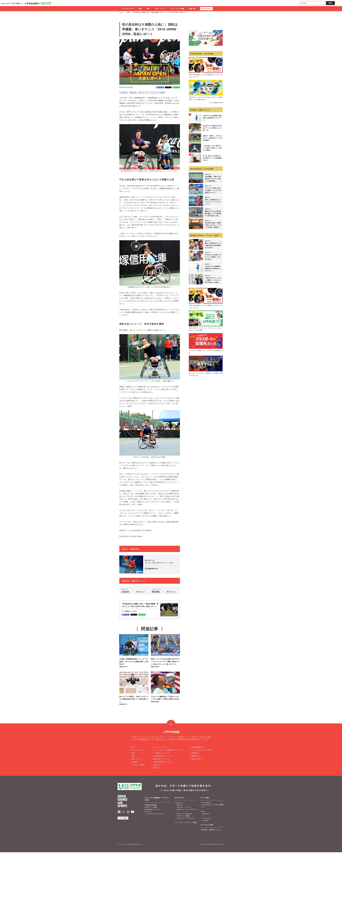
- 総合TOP (179, 805)
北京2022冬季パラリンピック (163, 756)
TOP (133, 747)
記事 (128, 12)
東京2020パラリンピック (162, 759)
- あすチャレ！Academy (184, 814)
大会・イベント (137, 759)
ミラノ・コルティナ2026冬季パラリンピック (168, 750)
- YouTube (205, 820)
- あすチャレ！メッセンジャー (185, 818)
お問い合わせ (196, 759)
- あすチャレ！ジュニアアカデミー (186, 810)
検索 (330, 3)
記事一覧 (156, 765)
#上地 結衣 (123, 92)
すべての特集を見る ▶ (216, 102)
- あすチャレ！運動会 (183, 816)
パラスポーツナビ (137, 750)
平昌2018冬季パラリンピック (163, 762)
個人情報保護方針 (197, 747)
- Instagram (206, 818)
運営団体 (194, 756)
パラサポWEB (206, 803)
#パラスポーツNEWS (158, 92)
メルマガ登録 (123, 818)
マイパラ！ (149, 812)
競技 (133, 753)
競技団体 (135, 762)
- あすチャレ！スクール (183, 807)
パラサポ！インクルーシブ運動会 (186, 822)
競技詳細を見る (153, 568)
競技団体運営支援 (151, 805)
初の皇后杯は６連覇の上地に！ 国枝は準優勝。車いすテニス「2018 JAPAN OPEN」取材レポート (160, 12)
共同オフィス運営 (151, 807)
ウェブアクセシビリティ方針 (201, 750)
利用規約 (194, 753)
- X (203, 816)
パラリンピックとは (160, 747)
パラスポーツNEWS (138, 765)
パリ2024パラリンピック (162, 753)
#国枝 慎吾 (133, 92)
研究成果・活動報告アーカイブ (211, 830)
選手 (133, 756)
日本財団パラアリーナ (153, 809)
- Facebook (205, 814)
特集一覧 (156, 768)
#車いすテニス (144, 92)
